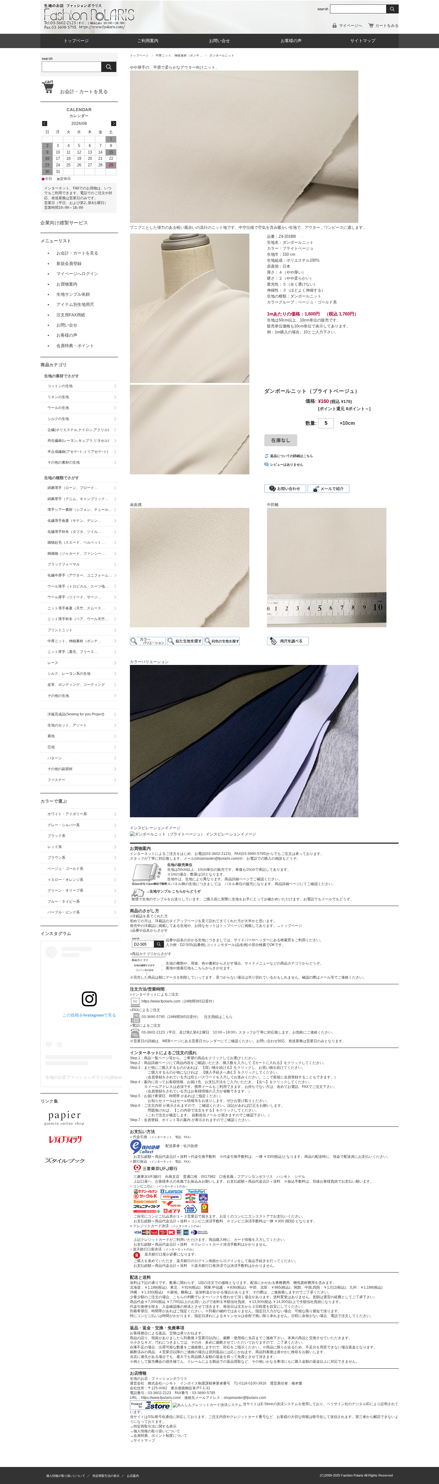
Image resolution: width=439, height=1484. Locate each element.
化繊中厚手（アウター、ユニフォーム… (79, 575)
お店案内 (133, 1475)
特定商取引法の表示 (106, 1475)
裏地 (51, 736)
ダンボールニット (221, 55)
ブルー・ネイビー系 (63, 901)
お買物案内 (66, 284)
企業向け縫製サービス (64, 222)
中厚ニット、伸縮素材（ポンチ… (179, 55)
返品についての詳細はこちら (291, 456)
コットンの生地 (60, 386)
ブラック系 (56, 836)
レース (52, 663)
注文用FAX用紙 (70, 314)
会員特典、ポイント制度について (158, 1436)
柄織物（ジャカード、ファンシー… (76, 553)
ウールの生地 (58, 408)
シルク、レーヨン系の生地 (68, 674)
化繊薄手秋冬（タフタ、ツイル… (74, 532)
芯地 (51, 747)
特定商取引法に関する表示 (153, 1426)
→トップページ (289, 926)
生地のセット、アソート (67, 725)
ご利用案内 (147, 41)
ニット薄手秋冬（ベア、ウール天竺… (77, 619)
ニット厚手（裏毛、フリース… (72, 652)
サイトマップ (362, 41)
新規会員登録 (69, 263)
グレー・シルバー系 (63, 825)
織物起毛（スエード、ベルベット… (76, 542)
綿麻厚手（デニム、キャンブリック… (77, 499)
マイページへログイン (77, 273)
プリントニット (60, 630)
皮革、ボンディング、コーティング (76, 685)
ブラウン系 (56, 858)
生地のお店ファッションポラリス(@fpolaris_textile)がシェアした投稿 (110, 1077)
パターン (54, 758)
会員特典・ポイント (75, 345)
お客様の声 (291, 41)
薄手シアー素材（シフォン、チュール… (79, 510)
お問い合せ (219, 41)
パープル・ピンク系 (63, 912)
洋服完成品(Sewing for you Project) (75, 714)
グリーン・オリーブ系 (65, 890)
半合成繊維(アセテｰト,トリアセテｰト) (77, 452)
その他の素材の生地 (63, 462)
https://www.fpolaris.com (161, 1001)
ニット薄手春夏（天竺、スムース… (76, 608)
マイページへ (350, 25)
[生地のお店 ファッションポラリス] (91, 27)
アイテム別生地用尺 (75, 304)
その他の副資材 (60, 769)
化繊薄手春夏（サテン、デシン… (74, 521)
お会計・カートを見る (81, 91)
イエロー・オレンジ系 (65, 880)
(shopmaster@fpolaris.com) (216, 858)
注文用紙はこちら (216, 1017)
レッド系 (54, 847)
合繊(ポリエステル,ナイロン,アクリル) (78, 430)
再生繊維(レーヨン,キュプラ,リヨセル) (78, 441)
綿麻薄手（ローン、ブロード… (72, 488)
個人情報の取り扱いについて (155, 1431)
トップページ (76, 41)
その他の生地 (58, 696)
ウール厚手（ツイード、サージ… (74, 597)
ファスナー (56, 780)
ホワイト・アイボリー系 (67, 814)
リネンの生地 (58, 397)
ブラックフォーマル (63, 564)
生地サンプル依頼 (73, 294)
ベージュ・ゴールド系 (65, 869)
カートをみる (387, 25)
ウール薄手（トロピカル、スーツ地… (79, 586)
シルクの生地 (58, 419)
